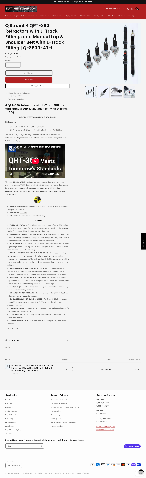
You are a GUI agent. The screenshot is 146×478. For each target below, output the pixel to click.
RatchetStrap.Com (16, 473)
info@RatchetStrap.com (105, 429)
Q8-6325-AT (58, 130)
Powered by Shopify (26, 473)
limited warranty (32, 216)
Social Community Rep (13, 430)
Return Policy (55, 415)
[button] (8, 15)
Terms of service (59, 473)
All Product (9, 434)
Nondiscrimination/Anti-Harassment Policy (65, 407)
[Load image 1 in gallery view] (91, 92)
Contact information (83, 473)
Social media (9, 426)
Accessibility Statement (59, 400)
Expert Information (11, 415)
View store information (16, 99)
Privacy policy (49, 473)
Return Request (10, 422)
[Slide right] (138, 92)
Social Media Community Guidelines (63, 422)
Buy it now (29, 80)
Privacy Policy (56, 411)
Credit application (11, 411)
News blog (9, 419)
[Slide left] (82, 92)
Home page (9, 403)
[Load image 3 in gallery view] (116, 92)
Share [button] (9, 347)
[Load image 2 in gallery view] (104, 92)
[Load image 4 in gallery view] (129, 92)
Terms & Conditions (58, 426)
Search (7, 400)
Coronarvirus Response (59, 403)
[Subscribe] (41, 446)
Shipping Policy (56, 419)
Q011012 (40, 127)
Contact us (9, 407)
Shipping (8, 57)
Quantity (7, 60)
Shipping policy (70, 473)
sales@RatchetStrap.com (105, 426)
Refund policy (38, 473)
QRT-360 (23, 212)
